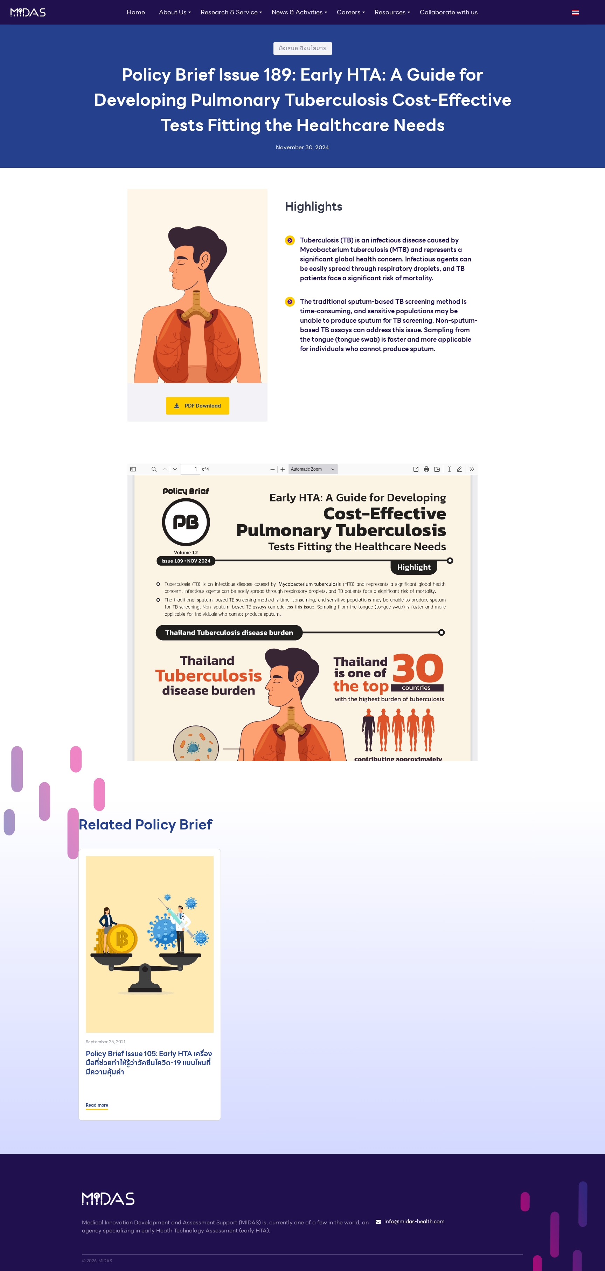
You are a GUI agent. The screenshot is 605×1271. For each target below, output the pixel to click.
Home (136, 12)
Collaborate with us (449, 12)
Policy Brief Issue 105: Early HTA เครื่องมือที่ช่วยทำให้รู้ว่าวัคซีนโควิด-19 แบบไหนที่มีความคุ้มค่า (149, 1063)
